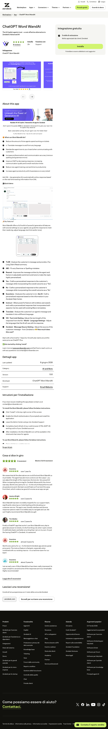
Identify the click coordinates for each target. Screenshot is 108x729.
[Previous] (23, 97)
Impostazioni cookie (55, 724)
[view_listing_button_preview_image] (22, 75)
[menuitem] (101, 2)
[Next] (32, 97)
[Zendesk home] (8, 6)
